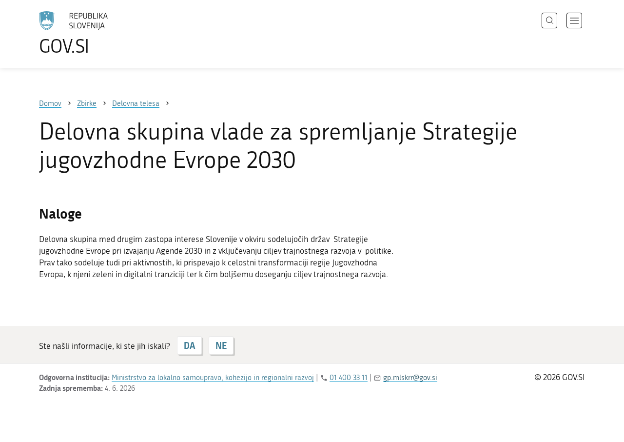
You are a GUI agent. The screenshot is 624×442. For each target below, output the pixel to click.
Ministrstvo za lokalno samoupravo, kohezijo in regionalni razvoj (213, 377)
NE (221, 345)
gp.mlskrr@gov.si (410, 377)
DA (189, 345)
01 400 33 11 (349, 377)
